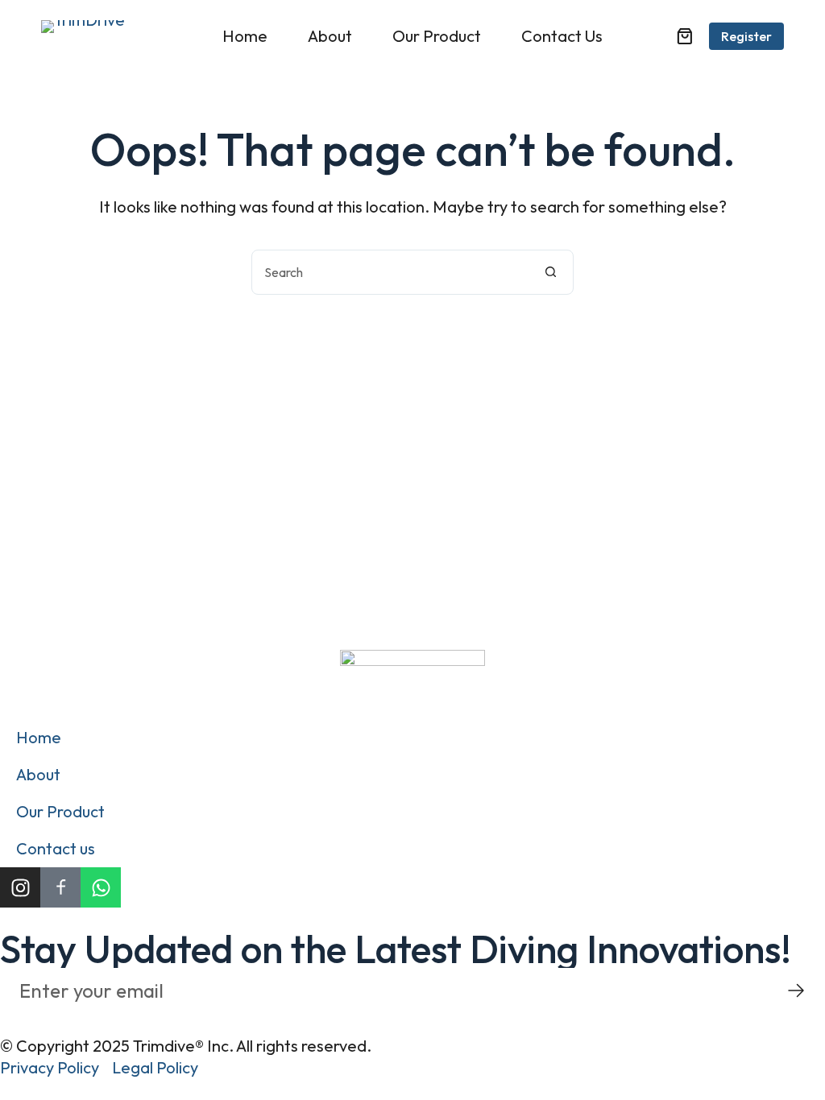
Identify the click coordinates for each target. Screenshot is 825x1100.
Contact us (562, 36)
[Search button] (550, 272)
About (330, 36)
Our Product (436, 36)
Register (746, 36)
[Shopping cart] (685, 36)
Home (244, 36)
